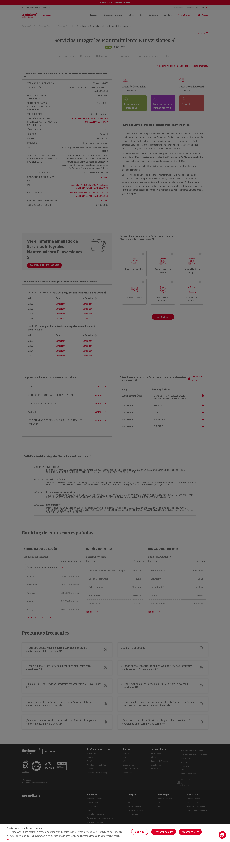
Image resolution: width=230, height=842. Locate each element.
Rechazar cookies (163, 831)
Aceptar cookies (190, 831)
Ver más (11, 839)
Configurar (140, 831)
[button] (222, 835)
